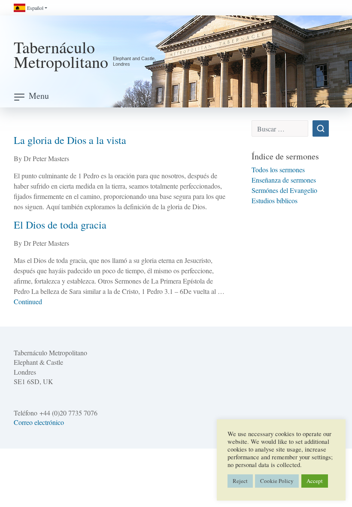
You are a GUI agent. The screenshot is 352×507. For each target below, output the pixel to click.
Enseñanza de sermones (284, 179)
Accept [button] (314, 481)
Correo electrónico (39, 422)
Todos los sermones (278, 169)
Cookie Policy (277, 481)
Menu (39, 95)
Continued (28, 301)
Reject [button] (240, 481)
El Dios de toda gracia (60, 225)
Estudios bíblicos (274, 200)
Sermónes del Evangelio (284, 190)
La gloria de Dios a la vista (70, 140)
